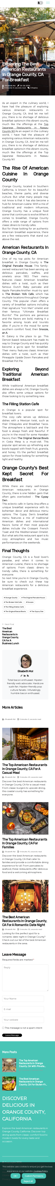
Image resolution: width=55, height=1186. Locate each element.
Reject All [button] (28, 1181)
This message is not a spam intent (23, 1028)
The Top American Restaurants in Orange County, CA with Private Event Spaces (31, 1063)
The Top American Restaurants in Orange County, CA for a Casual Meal (24, 769)
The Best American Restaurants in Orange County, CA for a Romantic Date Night (24, 921)
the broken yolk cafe (13, 602)
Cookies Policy (40, 1171)
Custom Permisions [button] (34, 1176)
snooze (30, 602)
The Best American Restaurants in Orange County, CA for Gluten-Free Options (33, 1081)
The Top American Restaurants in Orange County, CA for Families (24, 843)
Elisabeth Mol (10, 86)
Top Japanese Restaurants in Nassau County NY (25, 128)
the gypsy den (37, 611)
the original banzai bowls (15, 611)
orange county (11, 598)
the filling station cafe (14, 607)
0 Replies (34, 88)
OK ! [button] (15, 1176)
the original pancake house (34, 598)
